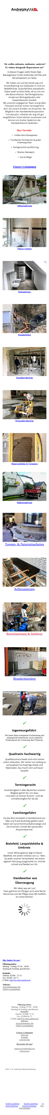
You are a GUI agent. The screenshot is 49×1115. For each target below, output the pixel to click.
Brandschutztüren (24, 678)
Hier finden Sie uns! (11, 960)
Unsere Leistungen (24, 166)
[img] (24, 10)
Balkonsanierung (24, 503)
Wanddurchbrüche (24, 378)
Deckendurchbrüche (24, 421)
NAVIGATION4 (29, 1106)
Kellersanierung (24, 589)
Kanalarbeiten (24, 335)
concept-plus (24, 1040)
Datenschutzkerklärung (24, 1048)
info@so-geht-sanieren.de (20, 980)
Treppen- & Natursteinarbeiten (24, 544)
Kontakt (24, 1037)
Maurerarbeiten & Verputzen (24, 464)
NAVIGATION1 (12, 1104)
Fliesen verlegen (25, 249)
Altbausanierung (24, 206)
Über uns (24, 1035)
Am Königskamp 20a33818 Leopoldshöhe (11, 988)
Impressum (25, 1051)
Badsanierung (24, 292)
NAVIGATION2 (31, 1104)
